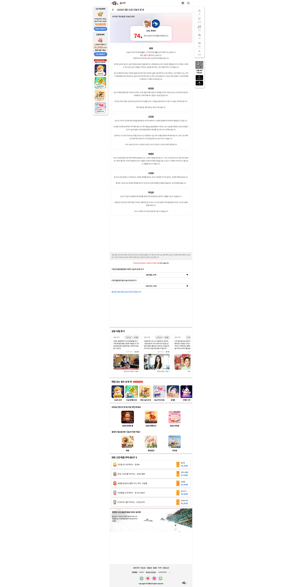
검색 (188, 3)
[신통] (114, 3)
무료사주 (143, 568)
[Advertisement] (151, 233)
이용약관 (141, 572)
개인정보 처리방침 (151, 572)
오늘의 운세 (136, 568)
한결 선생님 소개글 (162, 371)
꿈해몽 (155, 568)
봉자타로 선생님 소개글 (131, 371)
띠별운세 (149, 568)
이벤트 (183, 3)
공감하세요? (131, 352)
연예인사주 (166, 568)
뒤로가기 (113, 10)
